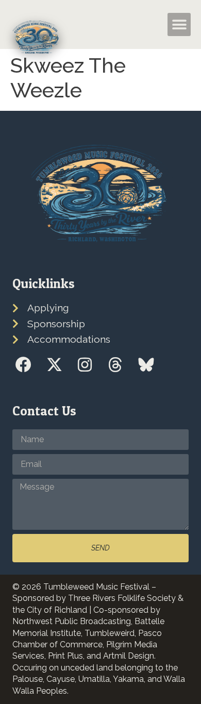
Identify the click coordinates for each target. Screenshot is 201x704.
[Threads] (115, 364)
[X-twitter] (54, 364)
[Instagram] (85, 364)
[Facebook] (23, 364)
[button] (144, 25)
